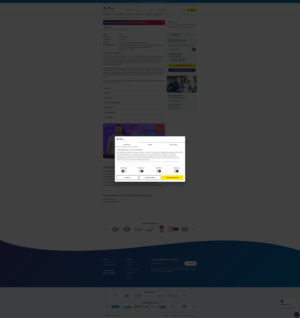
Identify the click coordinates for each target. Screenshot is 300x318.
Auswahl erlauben (150, 177)
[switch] (141, 171)
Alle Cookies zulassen (172, 177)
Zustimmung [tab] (126, 144)
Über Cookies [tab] (173, 144)
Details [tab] (150, 144)
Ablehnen (127, 177)
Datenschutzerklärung (171, 161)
